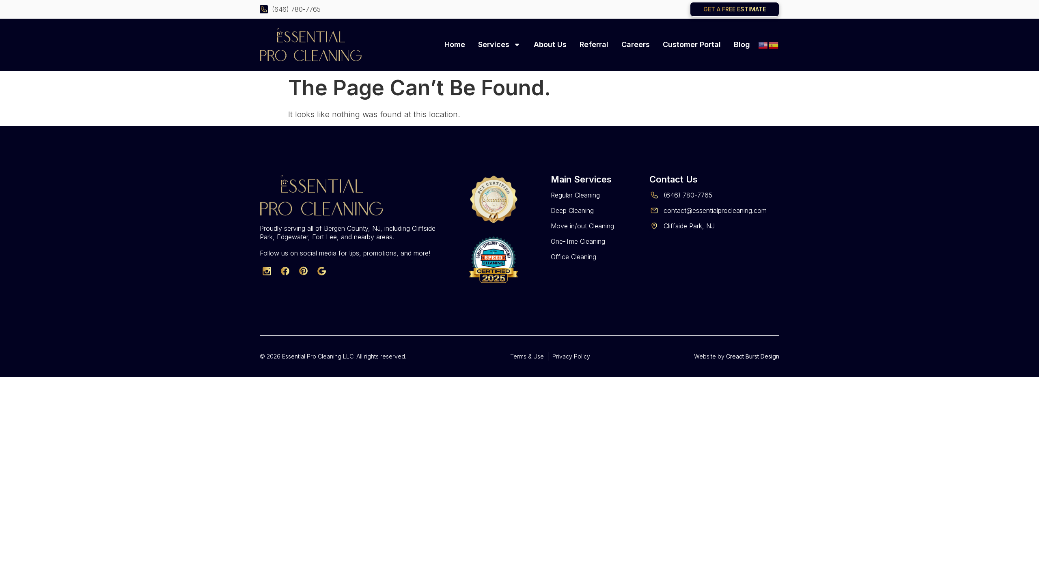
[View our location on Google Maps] (322, 271)
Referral (594, 44)
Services (493, 44)
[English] (763, 44)
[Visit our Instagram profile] (267, 271)
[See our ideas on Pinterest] (303, 271)
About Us (550, 44)
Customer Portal (692, 44)
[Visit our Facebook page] (285, 271)
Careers (635, 44)
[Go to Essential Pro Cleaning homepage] (323, 45)
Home (454, 44)
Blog (742, 44)
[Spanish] (774, 44)
